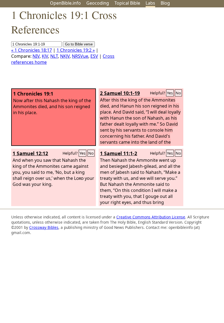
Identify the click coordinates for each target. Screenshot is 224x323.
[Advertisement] (168, 50)
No (178, 93)
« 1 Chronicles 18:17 (31, 50)
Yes (170, 93)
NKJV (65, 56)
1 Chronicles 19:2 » (76, 50)
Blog (165, 3)
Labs (150, 3)
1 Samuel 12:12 (30, 153)
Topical (127, 3)
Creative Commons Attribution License (150, 217)
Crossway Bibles (43, 227)
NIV (36, 56)
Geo (97, 3)
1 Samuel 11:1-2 (118, 153)
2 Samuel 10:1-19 (120, 93)
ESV (94, 56)
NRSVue (80, 56)
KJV (45, 56)
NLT (54, 56)
